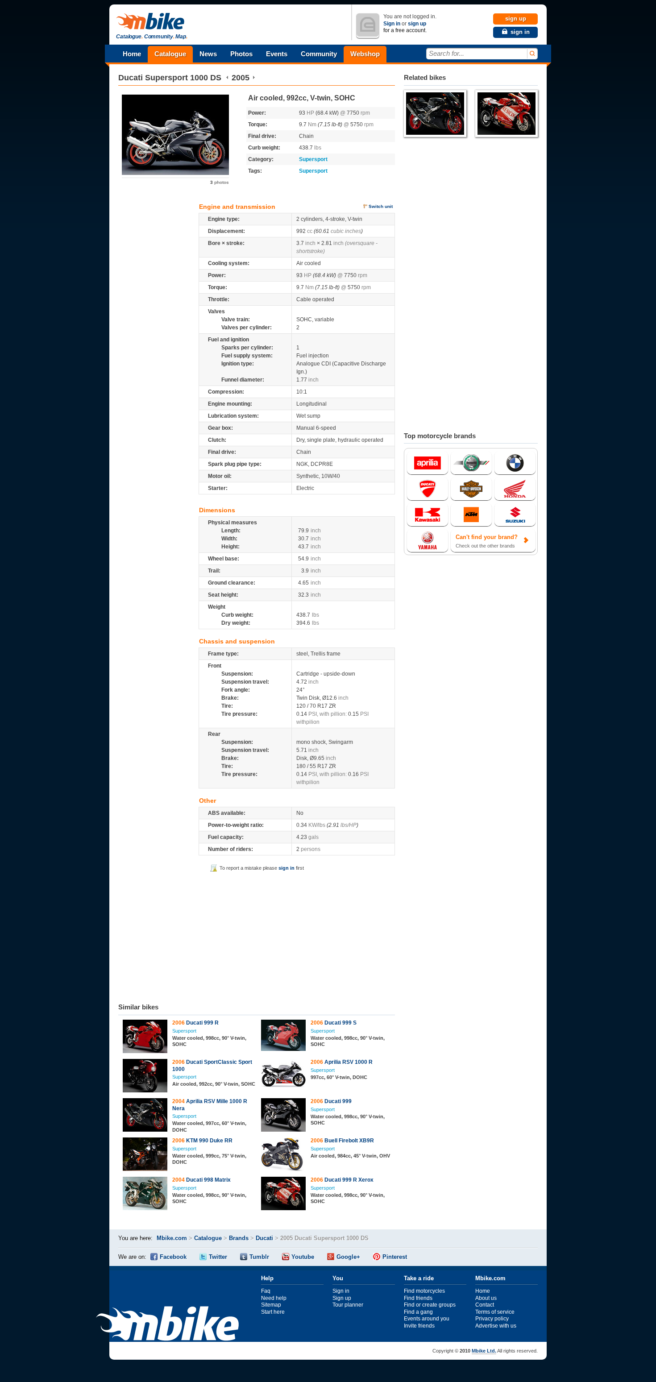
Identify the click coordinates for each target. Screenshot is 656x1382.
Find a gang (418, 1312)
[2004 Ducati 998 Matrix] (145, 1194)
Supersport (313, 159)
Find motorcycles (424, 1291)
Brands (239, 1238)
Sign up (341, 1298)
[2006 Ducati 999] (283, 1116)
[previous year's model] (227, 77)
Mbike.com (172, 1238)
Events (276, 54)
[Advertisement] (256, 935)
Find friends (418, 1298)
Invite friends (419, 1326)
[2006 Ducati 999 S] (283, 1036)
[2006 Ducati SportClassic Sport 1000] (145, 1077)
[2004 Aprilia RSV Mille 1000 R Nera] (145, 1116)
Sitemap (271, 1305)
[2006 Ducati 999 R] (145, 1037)
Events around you (426, 1319)
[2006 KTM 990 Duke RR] (145, 1155)
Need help (273, 1298)
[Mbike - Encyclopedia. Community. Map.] (167, 1324)
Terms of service (495, 1312)
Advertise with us (495, 1326)
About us (486, 1298)
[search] (531, 53)
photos (219, 182)
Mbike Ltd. (484, 1350)
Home (132, 54)
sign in (286, 868)
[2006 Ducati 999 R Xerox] (283, 1194)
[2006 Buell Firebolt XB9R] (283, 1155)
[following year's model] (254, 77)
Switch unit (381, 206)
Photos (241, 54)
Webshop (365, 54)
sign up (417, 24)
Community (319, 54)
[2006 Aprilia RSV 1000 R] (283, 1074)
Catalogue (170, 54)
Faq (265, 1291)
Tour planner (347, 1305)
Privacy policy (492, 1319)
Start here (273, 1312)
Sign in (391, 24)
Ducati (130, 77)
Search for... (446, 53)
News (208, 54)
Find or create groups (430, 1305)
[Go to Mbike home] (151, 22)
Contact (484, 1305)
